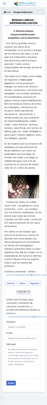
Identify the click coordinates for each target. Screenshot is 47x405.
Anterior (11, 283)
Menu (22, 283)
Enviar (11, 383)
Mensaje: (11, 344)
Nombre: (11, 321)
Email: (9, 333)
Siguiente (34, 283)
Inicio (8, 12)
